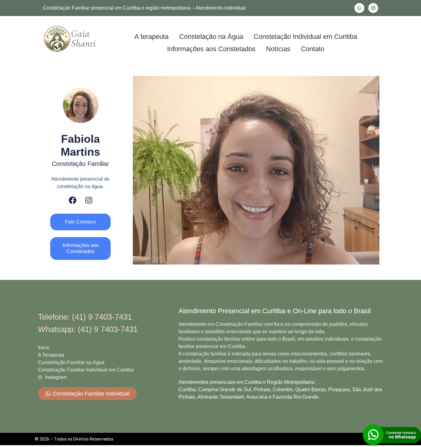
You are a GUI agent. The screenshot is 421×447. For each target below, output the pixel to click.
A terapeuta (151, 36)
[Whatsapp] (359, 8)
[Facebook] (72, 200)
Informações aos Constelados (211, 49)
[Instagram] (373, 8)
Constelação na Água (211, 36)
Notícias (278, 49)
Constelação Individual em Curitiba (305, 36)
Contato (312, 49)
